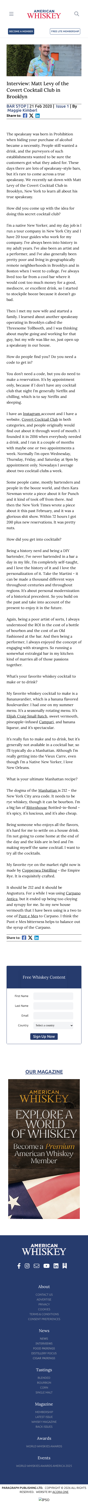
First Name (21, 996)
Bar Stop (17, 106)
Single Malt (44, 1392)
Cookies (44, 1309)
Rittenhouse (36, 807)
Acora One (60, 1492)
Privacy (44, 1304)
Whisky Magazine (44, 1422)
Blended (44, 1378)
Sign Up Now (44, 1036)
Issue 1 (62, 106)
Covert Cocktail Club (40, 419)
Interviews (44, 1343)
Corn (44, 1387)
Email (24, 1015)
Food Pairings (44, 1348)
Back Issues (44, 1427)
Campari (46, 722)
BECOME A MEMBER (21, 31)
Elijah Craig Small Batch (27, 716)
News (44, 1338)
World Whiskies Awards (44, 1446)
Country (23, 1025)
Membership (44, 1412)
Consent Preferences (44, 1319)
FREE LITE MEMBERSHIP (65, 31)
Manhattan (48, 790)
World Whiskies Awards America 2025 (44, 1466)
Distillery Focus (44, 1353)
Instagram (32, 413)
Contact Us (44, 1294)
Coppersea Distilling (39, 870)
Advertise (44, 1299)
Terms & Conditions (44, 1314)
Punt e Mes (28, 916)
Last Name (21, 1006)
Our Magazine (44, 1072)
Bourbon (44, 1382)
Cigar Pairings (44, 1358)
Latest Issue (44, 1417)
